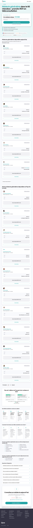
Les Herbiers (8, 449)
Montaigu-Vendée (9, 448)
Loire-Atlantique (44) (9, 458)
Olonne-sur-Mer (8, 451)
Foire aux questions (19, 512)
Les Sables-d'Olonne (9, 445)
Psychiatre (2, 517)
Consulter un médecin (16, 503)
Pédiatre (2, 515)
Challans (7, 447)
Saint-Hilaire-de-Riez (23, 447)
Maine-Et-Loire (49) (9, 459)
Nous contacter (19, 514)
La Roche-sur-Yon (9, 444)
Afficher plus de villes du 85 (24, 449)
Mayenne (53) (21, 458)
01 (8, 384)
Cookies (26, 517)
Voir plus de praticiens (6, 181)
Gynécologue (3, 514)
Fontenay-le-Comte (23, 445)
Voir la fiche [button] (16, 60)
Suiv (13, 384)
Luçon (21, 448)
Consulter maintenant (16, 22)
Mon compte (29, 1)
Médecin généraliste (4, 512)
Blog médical (11, 512)
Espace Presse (19, 515)
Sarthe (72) (21, 459)
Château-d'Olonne (23, 444)
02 (10, 384)
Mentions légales (3, 525)
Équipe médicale (11, 514)
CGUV (8, 525)
